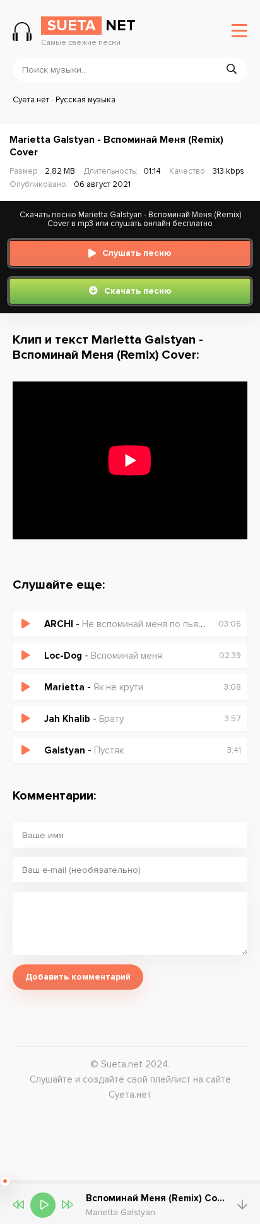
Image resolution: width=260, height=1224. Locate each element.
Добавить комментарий (78, 976)
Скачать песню (138, 290)
